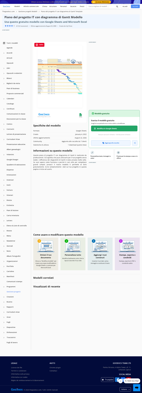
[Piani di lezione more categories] (4, 210)
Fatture (10, 190)
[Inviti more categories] (4, 185)
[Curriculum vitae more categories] (4, 312)
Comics (9, 124)
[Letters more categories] (4, 220)
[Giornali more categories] (4, 246)
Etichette (10, 205)
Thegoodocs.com (8, 11)
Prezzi (82, 6)
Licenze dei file (16, 367)
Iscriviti (135, 6)
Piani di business (13, 88)
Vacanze (73, 6)
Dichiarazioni (12, 332)
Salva (41, 45)
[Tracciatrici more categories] (4, 337)
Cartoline (10, 271)
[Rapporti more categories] (4, 307)
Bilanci (9, 78)
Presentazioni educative (16, 144)
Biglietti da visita (13, 83)
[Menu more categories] (4, 236)
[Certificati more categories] (4, 109)
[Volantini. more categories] (4, 154)
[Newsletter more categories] (4, 241)
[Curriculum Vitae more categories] (4, 139)
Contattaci (53, 371)
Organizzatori (12, 261)
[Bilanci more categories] (4, 78)
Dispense (10, 170)
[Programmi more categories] (4, 287)
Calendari (10, 99)
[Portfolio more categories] (4, 266)
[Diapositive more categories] (4, 327)
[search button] (117, 6)
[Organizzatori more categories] (4, 261)
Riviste (9, 200)
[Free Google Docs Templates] (6, 6)
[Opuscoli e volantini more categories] (4, 73)
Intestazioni (11, 175)
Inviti (9, 185)
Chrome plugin (55, 367)
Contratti (10, 129)
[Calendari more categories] (4, 99)
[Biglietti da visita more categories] (4, 83)
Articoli (9, 58)
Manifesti (10, 276)
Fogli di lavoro (12, 342)
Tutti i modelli (12, 43)
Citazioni (10, 297)
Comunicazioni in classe (16, 114)
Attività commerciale (31, 6)
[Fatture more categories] (4, 190)
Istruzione (53, 6)
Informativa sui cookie (19, 377)
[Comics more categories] (4, 124)
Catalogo (10, 104)
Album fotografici (14, 256)
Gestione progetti (14, 292)
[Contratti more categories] (4, 129)
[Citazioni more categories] (4, 297)
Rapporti (10, 307)
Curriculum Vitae (13, 139)
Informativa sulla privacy (20, 374)
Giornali (10, 246)
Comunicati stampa (14, 281)
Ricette (9, 302)
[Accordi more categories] (4, 53)
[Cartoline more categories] (4, 271)
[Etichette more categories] (4, 205)
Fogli (8, 322)
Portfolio (10, 266)
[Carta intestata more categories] (4, 215)
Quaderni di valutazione (16, 165)
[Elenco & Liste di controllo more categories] (4, 226)
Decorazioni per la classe (16, 119)
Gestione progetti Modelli (28, 11)
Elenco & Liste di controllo (17, 226)
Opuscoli (10, 63)
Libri (8, 68)
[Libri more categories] (4, 68)
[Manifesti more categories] (4, 276)
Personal (63, 6)
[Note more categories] (4, 251)
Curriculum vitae (13, 312)
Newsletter (11, 241)
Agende (9, 48)
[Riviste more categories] (4, 200)
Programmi (11, 287)
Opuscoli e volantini (14, 73)
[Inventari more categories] (4, 180)
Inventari (10, 180)
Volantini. (10, 154)
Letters (9, 220)
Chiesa (44, 6)
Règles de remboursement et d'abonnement (27, 380)
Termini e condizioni (18, 371)
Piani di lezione (12, 210)
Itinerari (10, 195)
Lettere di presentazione (16, 134)
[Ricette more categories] (4, 302)
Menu (9, 236)
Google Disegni (12, 160)
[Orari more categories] (4, 317)
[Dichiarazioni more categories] (4, 332)
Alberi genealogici (13, 149)
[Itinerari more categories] (4, 195)
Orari (9, 317)
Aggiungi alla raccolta (112, 143)
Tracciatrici (11, 337)
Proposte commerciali (15, 93)
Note (9, 251)
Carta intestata (13, 215)
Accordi (9, 53)
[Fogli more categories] (4, 322)
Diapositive (11, 327)
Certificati (10, 109)
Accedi (125, 6)
